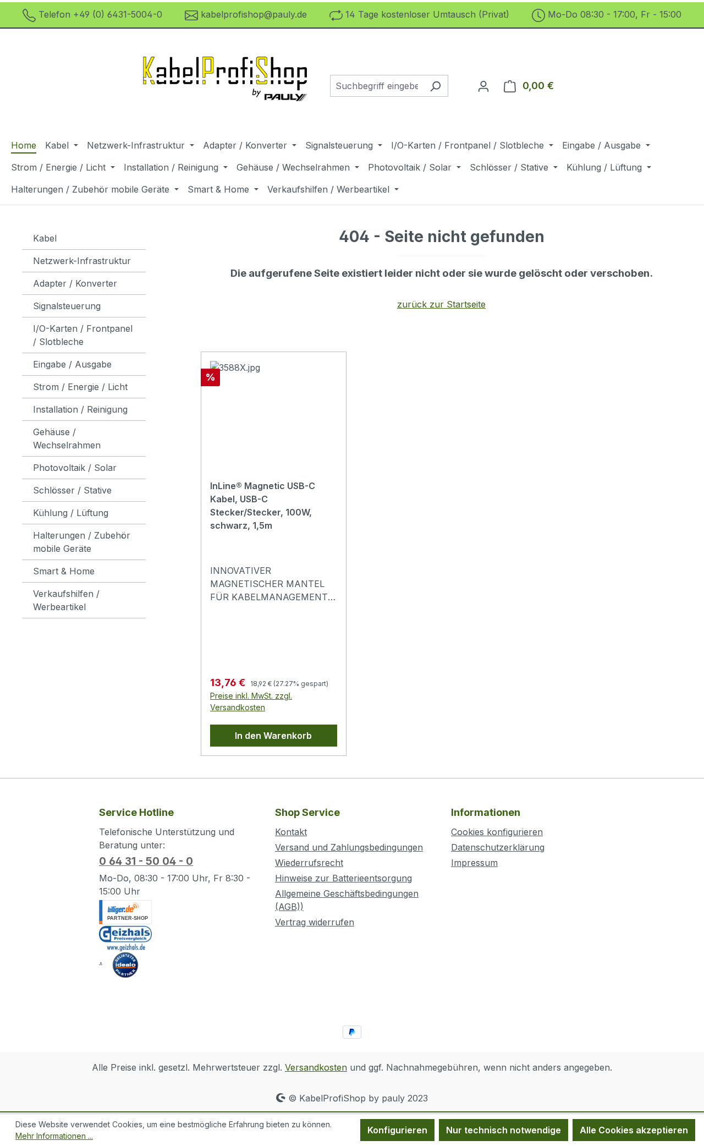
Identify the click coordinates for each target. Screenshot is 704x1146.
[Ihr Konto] (483, 86)
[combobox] (376, 86)
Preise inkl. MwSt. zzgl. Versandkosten (251, 701)
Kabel (45, 238)
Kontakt (291, 831)
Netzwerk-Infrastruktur (82, 260)
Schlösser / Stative (72, 490)
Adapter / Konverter (75, 283)
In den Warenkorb (273, 735)
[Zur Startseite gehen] (225, 84)
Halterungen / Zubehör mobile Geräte (81, 542)
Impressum (474, 862)
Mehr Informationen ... (54, 1135)
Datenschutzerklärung (497, 847)
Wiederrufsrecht (309, 862)
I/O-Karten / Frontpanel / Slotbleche (83, 335)
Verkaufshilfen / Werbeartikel (66, 600)
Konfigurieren (397, 1130)
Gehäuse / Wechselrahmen (67, 438)
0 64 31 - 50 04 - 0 (146, 861)
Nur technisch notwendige (503, 1130)
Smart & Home (64, 571)
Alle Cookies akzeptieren (634, 1130)
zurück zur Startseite (441, 304)
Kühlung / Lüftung (70, 512)
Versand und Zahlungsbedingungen (349, 847)
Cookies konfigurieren (497, 831)
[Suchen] (435, 86)
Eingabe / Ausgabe (72, 364)
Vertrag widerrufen (314, 922)
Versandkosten (316, 1067)
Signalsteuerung (67, 305)
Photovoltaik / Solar (75, 467)
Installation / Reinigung (80, 409)
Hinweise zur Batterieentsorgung (343, 878)
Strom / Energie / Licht (80, 386)
